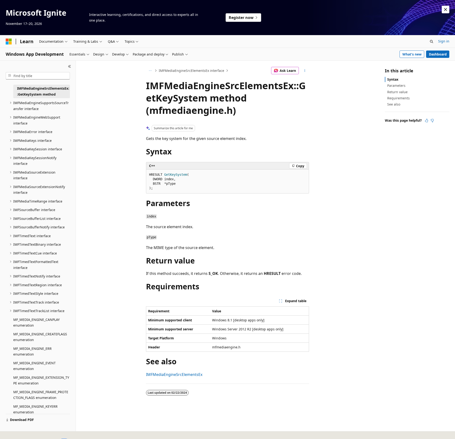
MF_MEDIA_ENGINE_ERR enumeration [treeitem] (32, 351)
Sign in (443, 41)
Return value (397, 92)
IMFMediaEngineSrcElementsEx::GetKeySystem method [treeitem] (43, 91)
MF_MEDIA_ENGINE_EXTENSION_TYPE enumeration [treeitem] (41, 380)
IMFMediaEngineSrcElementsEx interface (191, 70)
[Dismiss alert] (445, 9)
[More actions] (305, 70)
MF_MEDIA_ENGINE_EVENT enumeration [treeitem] (34, 366)
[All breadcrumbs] (150, 70)
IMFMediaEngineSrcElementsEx (174, 374)
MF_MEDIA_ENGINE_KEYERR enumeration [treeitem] (35, 409)
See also (393, 104)
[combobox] (38, 76)
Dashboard (438, 54)
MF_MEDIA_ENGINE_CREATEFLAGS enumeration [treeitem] (40, 337)
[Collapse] (69, 66)
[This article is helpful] (426, 120)
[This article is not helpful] (432, 120)
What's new (412, 54)
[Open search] (431, 41)
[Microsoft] (9, 41)
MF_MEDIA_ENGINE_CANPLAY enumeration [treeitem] (36, 322)
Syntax (392, 79)
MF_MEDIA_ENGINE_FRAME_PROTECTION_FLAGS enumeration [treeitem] (40, 395)
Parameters (396, 85)
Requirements (398, 98)
